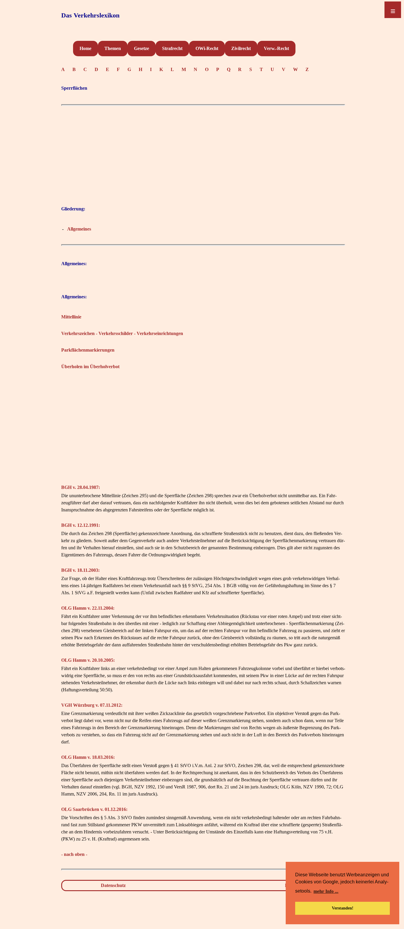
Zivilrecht (241, 48)
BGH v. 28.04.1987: (80, 487)
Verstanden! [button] (342, 908)
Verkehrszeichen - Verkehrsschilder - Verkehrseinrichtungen (122, 333)
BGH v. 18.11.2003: (80, 570)
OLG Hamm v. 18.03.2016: (88, 757)
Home (85, 48)
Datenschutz (113, 885)
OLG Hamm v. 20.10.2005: (88, 660)
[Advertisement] (203, 150)
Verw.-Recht (276, 48)
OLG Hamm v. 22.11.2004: (87, 608)
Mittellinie (71, 316)
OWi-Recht (206, 48)
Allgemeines (79, 228)
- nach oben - (74, 854)
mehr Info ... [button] (325, 891)
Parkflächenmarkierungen (87, 349)
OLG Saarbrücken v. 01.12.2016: (94, 809)
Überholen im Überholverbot (90, 366)
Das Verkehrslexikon (90, 15)
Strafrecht (172, 48)
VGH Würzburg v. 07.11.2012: (91, 705)
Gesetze (141, 48)
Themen (112, 48)
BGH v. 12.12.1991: (80, 525)
